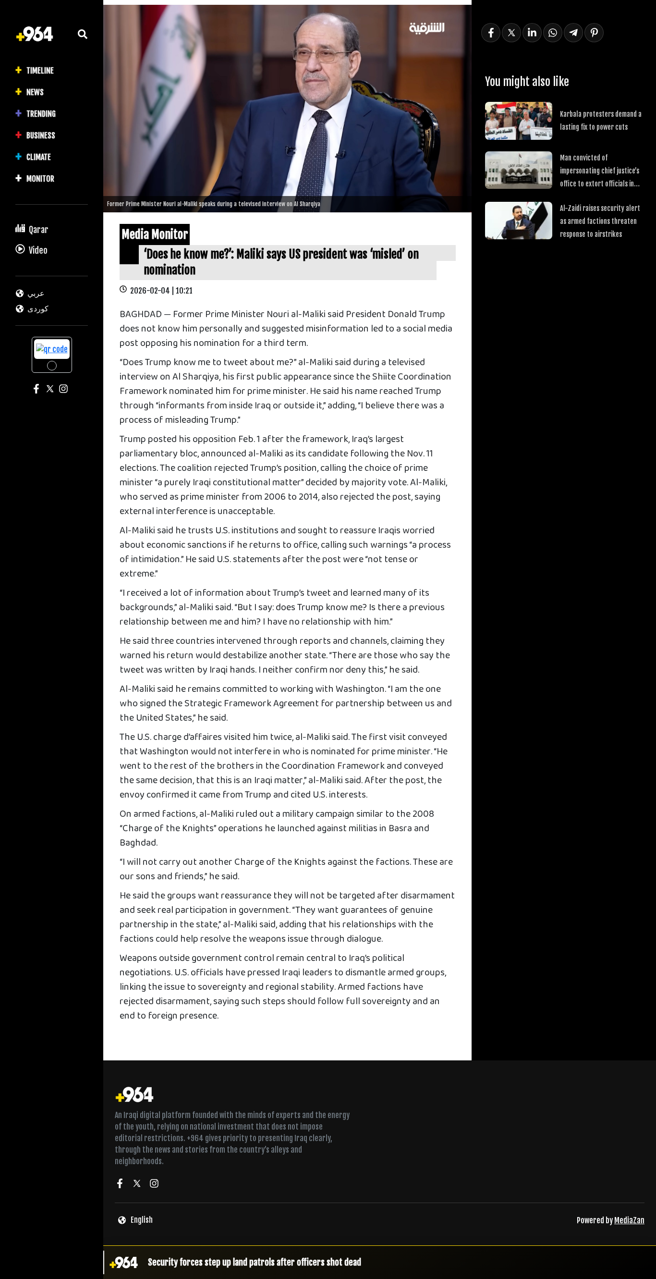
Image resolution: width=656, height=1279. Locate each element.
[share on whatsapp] (552, 32)
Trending (41, 114)
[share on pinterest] (594, 32)
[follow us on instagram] (154, 1185)
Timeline (40, 70)
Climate (38, 157)
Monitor (40, 179)
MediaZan (629, 1220)
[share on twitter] (511, 32)
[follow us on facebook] (119, 1185)
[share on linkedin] (532, 32)
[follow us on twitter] (137, 1185)
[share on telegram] (573, 32)
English (142, 1220)
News (35, 92)
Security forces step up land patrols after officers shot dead (254, 1262)
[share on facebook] (490, 32)
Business (40, 135)
